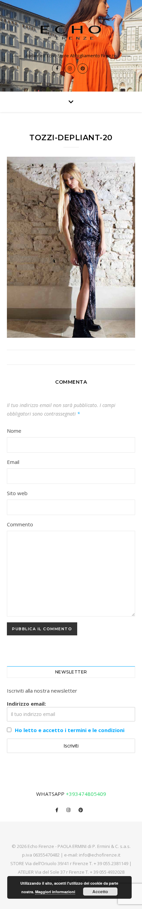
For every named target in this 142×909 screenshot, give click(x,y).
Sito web (17, 493)
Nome (14, 430)
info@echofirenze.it (99, 855)
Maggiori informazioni (55, 891)
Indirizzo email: (26, 703)
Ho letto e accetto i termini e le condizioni (69, 730)
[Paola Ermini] (71, 32)
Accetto (100, 891)
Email (13, 461)
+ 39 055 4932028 (107, 872)
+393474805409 (86, 793)
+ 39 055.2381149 (111, 863)
